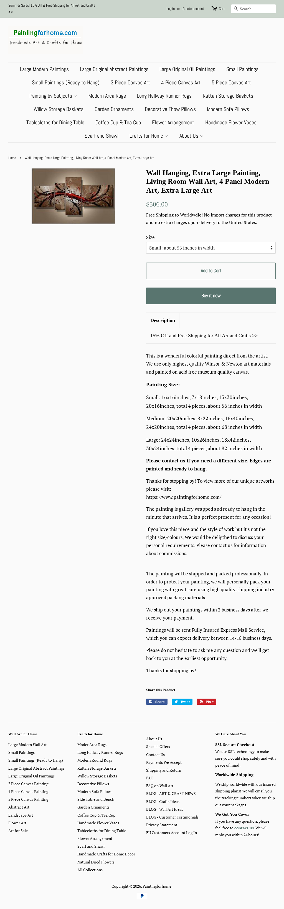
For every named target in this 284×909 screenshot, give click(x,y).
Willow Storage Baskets (58, 109)
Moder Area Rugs (91, 744)
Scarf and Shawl (101, 135)
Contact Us (155, 754)
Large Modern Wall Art (27, 744)
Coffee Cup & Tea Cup (118, 122)
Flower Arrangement (173, 122)
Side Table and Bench (95, 799)
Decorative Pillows (93, 783)
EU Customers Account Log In (171, 832)
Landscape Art (20, 815)
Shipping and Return (163, 770)
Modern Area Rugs (107, 95)
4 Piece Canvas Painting (28, 791)
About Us (189, 135)
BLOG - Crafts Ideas (162, 801)
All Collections (90, 869)
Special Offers (158, 746)
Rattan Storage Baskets (228, 95)
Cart (222, 8)
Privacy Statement (161, 824)
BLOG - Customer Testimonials (172, 817)
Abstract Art (18, 807)
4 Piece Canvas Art (181, 82)
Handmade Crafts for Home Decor (106, 854)
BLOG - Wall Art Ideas (164, 809)
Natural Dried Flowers (96, 862)
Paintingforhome (157, 886)
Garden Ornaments (114, 109)
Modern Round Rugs (94, 760)
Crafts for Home (147, 135)
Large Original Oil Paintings (187, 69)
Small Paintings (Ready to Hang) (66, 82)
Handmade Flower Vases (231, 122)
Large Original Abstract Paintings (114, 69)
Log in (170, 8)
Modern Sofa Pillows (228, 109)
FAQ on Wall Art (159, 785)
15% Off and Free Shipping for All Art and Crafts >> (204, 335)
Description (162, 320)
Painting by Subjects (51, 95)
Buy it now (211, 295)
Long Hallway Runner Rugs (164, 95)
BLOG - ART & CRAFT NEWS (171, 793)
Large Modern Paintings (44, 69)
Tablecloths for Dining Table (55, 122)
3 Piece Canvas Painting (28, 783)
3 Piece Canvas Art (130, 82)
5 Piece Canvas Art (231, 82)
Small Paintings (242, 69)
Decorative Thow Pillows (170, 109)
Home (12, 158)
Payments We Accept (164, 762)
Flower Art (17, 822)
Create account (193, 8)
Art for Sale (18, 830)
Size (150, 237)
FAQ (149, 777)
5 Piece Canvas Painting (28, 799)
